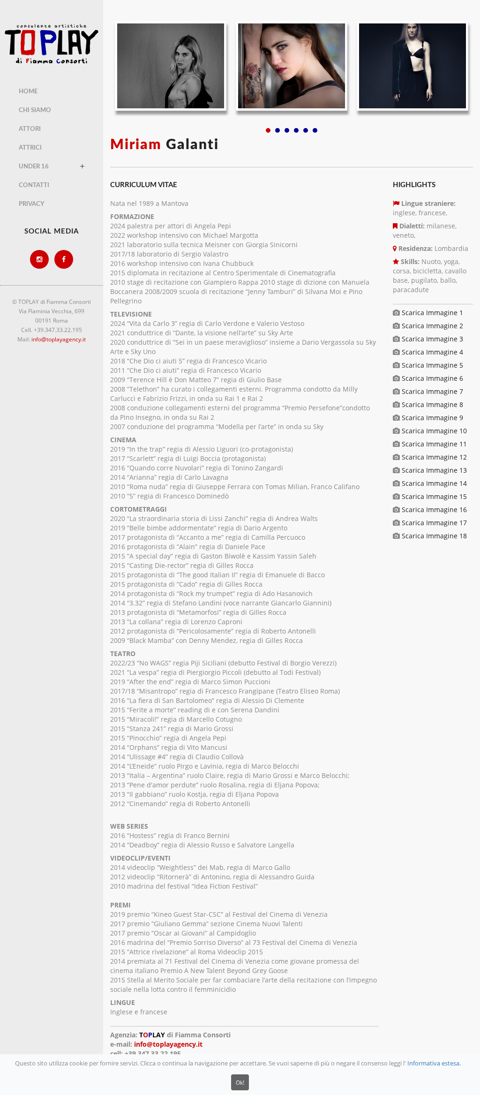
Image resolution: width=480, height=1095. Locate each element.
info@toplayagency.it (58, 339)
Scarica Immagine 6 (432, 378)
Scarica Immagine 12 (434, 457)
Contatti (34, 185)
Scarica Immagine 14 (434, 483)
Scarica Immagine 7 (432, 391)
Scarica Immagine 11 (434, 443)
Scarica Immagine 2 (432, 325)
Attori (30, 129)
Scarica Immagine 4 (432, 351)
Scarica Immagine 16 (434, 509)
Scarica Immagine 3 (432, 338)
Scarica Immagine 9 (432, 417)
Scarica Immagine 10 (434, 430)
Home (28, 92)
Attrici (30, 148)
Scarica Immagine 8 (432, 404)
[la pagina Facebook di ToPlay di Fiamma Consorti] (63, 259)
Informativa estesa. (434, 1063)
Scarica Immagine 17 (434, 522)
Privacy (31, 204)
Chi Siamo (35, 110)
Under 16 (34, 167)
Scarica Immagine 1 (432, 312)
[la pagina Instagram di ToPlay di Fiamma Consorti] (39, 259)
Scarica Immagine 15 (434, 496)
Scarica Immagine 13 (434, 470)
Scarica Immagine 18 (434, 535)
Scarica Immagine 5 (432, 365)
